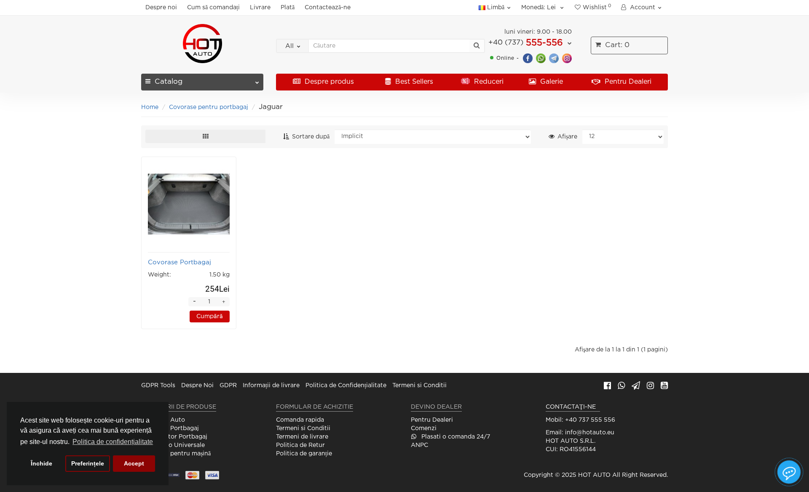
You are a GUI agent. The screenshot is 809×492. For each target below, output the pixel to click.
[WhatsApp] (541, 58)
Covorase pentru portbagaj (208, 107)
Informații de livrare (271, 385)
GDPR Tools (158, 385)
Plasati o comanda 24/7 (455, 436)
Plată (288, 7)
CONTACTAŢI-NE (571, 407)
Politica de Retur (300, 445)
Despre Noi (197, 385)
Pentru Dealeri (627, 82)
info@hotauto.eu (589, 432)
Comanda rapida (300, 420)
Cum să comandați (213, 7)
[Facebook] (528, 58)
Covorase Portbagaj (170, 428)
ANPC (419, 445)
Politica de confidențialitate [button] (112, 441)
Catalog (168, 82)
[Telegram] (554, 58)
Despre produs (328, 82)
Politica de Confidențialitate (345, 385)
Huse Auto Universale (173, 445)
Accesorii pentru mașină (176, 453)
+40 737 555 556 (590, 420)
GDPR (228, 385)
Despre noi (161, 7)
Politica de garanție (304, 453)
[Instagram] (567, 58)
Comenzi (424, 428)
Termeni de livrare (302, 436)
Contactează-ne (328, 7)
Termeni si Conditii (419, 385)
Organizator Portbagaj (174, 436)
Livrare (260, 7)
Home (149, 107)
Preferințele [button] (87, 463)
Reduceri (488, 82)
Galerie (550, 82)
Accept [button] (134, 463)
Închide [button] (41, 463)
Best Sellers (413, 82)
